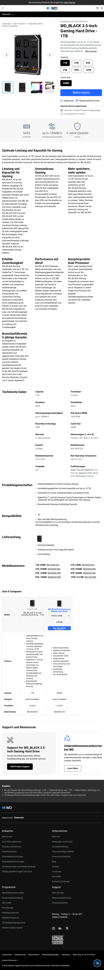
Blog (54, 861)
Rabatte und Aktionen (11, 846)
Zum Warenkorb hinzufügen (59, 628)
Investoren (56, 871)
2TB (76, 63)
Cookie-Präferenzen (9, 960)
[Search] (102, 8)
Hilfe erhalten (58, 893)
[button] (7, 87)
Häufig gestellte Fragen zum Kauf (17, 871)
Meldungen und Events (62, 841)
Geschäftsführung (60, 846)
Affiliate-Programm (10, 917)
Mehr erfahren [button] (95, 110)
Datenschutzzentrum (61, 856)
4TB (88, 63)
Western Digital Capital (12, 928)
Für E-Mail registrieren (11, 841)
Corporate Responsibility (63, 851)
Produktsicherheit (60, 903)
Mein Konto (7, 836)
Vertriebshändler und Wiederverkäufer (19, 866)
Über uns (56, 836)
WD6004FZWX (54, 573)
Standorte (56, 876)
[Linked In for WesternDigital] (60, 928)
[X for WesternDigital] (67, 928)
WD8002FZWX (54, 577)
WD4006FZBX (54, 569)
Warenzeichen (33, 955)
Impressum (66, 955)
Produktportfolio (9, 851)
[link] (67, 101)
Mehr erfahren (69, 3)
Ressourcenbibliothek (61, 898)
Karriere (55, 866)
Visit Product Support (20, 766)
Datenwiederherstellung (12, 898)
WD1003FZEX (53, 565)
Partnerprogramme (10, 913)
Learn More (72, 768)
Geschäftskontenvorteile (13, 893)
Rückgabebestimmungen (13, 861)
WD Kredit (6, 903)
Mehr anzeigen (91, 51)
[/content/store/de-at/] (52, 8)
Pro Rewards (7, 908)
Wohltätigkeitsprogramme (13, 922)
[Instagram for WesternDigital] (53, 928)
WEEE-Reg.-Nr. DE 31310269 (84, 955)
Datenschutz (7, 955)
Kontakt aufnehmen (61, 881)
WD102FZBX (90, 577)
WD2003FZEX (88, 565)
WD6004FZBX (89, 569)
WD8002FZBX (89, 573)
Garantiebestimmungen (12, 856)
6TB (65, 70)
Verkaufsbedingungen (50, 955)
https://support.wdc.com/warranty (70, 795)
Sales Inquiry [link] (81, 92)
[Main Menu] (3, 8)
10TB (88, 70)
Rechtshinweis (20, 955)
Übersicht (6, 14)
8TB (76, 70)
